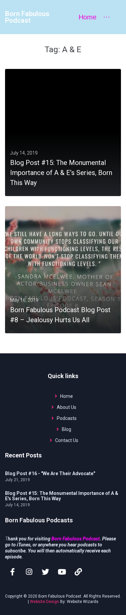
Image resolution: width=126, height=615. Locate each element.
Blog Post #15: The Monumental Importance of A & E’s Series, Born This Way (61, 173)
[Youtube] (61, 571)
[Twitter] (45, 571)
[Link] (78, 571)
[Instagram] (29, 571)
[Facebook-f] (12, 571)
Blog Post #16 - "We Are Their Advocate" (50, 473)
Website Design (44, 601)
